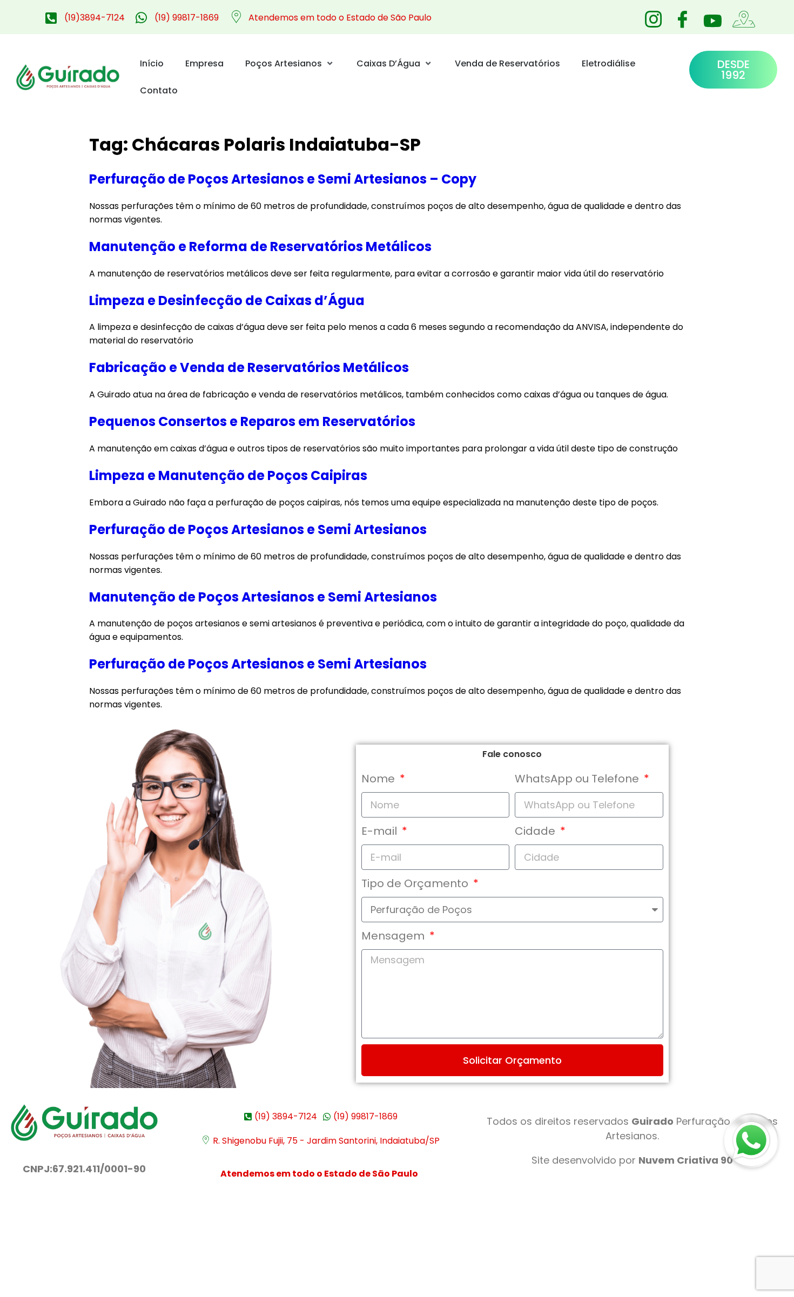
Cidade (536, 831)
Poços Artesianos (283, 63)
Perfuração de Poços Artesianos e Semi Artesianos (258, 529)
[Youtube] (711, 20)
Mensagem (394, 935)
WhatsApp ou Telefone (578, 778)
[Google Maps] (740, 16)
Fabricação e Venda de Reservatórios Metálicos (249, 367)
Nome (379, 778)
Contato (159, 90)
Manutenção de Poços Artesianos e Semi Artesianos (263, 597)
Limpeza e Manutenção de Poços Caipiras (228, 475)
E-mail (380, 831)
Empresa (204, 63)
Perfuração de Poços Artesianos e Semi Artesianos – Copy (282, 179)
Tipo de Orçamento (416, 883)
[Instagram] (653, 16)
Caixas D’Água (388, 63)
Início (152, 63)
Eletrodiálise (608, 63)
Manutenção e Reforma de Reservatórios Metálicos (260, 246)
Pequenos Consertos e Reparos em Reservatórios (252, 421)
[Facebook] (682, 16)
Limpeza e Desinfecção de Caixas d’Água (227, 300)
